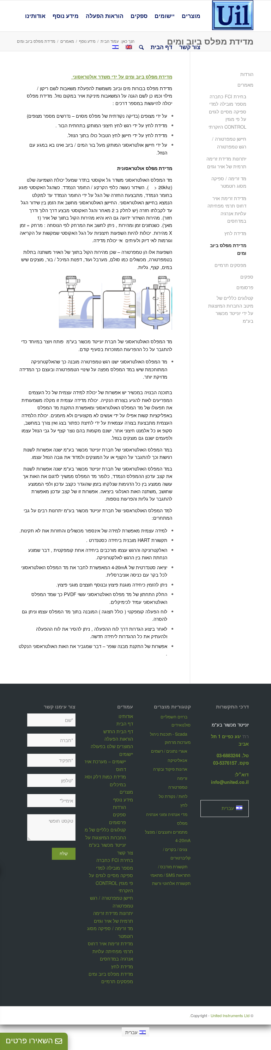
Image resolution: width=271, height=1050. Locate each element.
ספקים (246, 276)
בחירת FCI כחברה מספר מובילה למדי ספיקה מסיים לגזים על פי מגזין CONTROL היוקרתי (227, 111)
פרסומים (244, 287)
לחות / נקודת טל (173, 796)
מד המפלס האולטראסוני (148, 179)
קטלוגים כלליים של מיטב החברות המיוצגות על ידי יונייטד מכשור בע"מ (230, 309)
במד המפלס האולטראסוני (147, 449)
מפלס (182, 823)
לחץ (183, 805)
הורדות (246, 74)
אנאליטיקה (177, 760)
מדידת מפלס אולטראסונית (144, 168)
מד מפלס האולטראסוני (109, 594)
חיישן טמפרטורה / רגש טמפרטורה (229, 142)
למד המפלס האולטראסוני (147, 510)
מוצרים (126, 791)
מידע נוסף (123, 799)
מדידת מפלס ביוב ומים (210, 41)
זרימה (182, 778)
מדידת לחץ (235, 233)
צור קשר (125, 852)
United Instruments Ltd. (219, 1015)
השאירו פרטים (30, 1040)
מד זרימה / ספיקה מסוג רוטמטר (228, 182)
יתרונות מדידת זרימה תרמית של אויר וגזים (226, 162)
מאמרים (245, 84)
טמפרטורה (177, 787)
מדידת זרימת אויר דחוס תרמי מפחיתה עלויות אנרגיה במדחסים (226, 209)
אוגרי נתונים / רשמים (169, 751)
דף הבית (124, 723)
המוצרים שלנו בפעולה (112, 746)
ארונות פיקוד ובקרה (170, 769)
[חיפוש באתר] (141, 47)
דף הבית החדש (118, 731)
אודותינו (126, 716)
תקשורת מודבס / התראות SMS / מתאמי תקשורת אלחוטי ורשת (170, 874)
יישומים (126, 754)
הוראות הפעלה (118, 738)
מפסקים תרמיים (230, 265)
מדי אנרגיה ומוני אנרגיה (166, 814)
